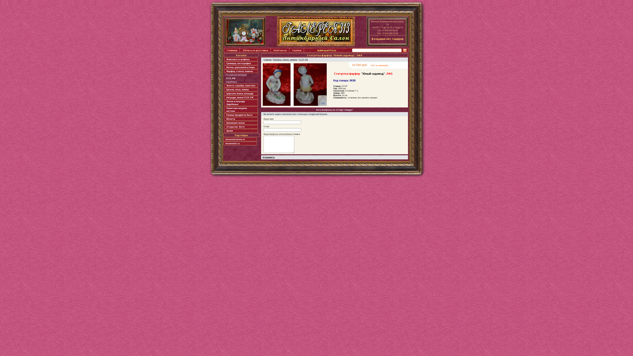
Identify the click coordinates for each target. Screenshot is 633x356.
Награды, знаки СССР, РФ (239, 97)
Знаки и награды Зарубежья (235, 103)
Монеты (230, 119)
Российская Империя (236, 75)
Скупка (296, 50)
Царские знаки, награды (239, 93)
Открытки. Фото (235, 126)
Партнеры (241, 135)
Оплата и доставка (255, 50)
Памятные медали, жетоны (236, 109)
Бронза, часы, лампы (237, 89)
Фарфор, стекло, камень (239, 71)
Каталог (241, 55)
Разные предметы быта (239, 115)
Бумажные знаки (235, 122)
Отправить (268, 157)
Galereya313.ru (326, 50)
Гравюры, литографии (238, 63)
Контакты (280, 50)
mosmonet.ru (232, 143)
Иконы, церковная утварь (240, 67)
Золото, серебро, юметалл (240, 85)
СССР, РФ (230, 78)
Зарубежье (231, 81)
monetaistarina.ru (235, 139)
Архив (229, 130)
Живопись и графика (238, 59)
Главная (232, 50)
